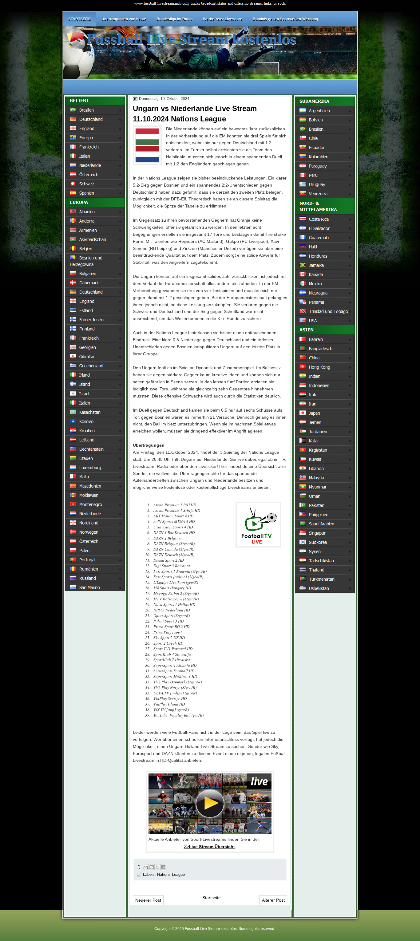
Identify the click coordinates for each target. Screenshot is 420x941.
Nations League (171, 874)
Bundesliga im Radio (174, 19)
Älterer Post (273, 900)
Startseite (211, 897)
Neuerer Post (148, 900)
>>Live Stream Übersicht (209, 846)
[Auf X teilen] (157, 867)
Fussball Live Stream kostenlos (191, 39)
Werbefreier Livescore (222, 19)
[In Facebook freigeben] (163, 867)
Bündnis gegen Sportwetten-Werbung (285, 19)
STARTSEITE (79, 19)
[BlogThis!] (152, 867)
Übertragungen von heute (123, 19)
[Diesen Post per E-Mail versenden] (146, 867)
